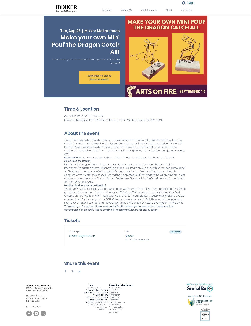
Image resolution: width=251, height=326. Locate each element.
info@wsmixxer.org (40, 298)
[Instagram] (43, 313)
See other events (99, 79)
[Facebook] (29, 313)
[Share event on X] (72, 271)
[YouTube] (36, 313)
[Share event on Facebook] (65, 271)
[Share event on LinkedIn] (80, 271)
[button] (126, 10)
